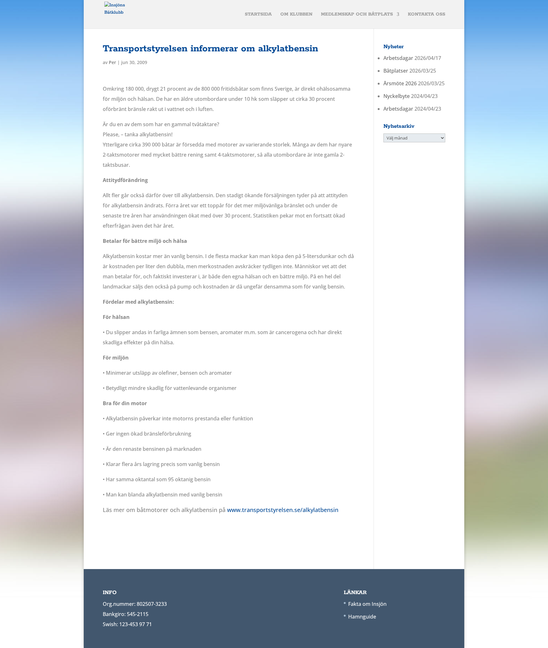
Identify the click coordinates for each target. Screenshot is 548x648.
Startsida (258, 14)
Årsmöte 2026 (400, 83)
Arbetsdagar (398, 58)
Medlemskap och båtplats (357, 14)
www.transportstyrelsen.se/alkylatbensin (282, 510)
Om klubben (296, 14)
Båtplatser (395, 70)
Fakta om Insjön (367, 603)
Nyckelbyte (396, 96)
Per (112, 62)
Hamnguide (362, 616)
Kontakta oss (426, 14)
